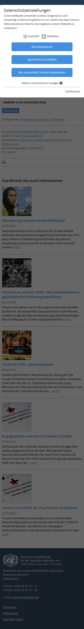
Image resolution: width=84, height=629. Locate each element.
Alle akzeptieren (42, 47)
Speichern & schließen (42, 59)
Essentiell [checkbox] (33, 36)
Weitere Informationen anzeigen (41, 83)
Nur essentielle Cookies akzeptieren (42, 72)
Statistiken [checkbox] (53, 36)
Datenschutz (72, 91)
